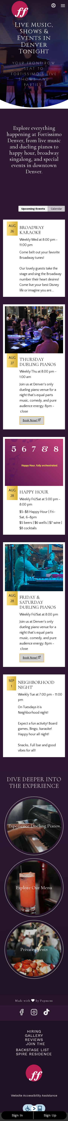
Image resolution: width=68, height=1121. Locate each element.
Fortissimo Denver (34, 1072)
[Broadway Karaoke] (34, 260)
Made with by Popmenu (28, 1000)
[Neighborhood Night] (34, 718)
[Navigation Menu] (63, 5)
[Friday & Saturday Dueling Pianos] (34, 597)
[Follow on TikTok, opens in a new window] (46, 1013)
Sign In (17, 1115)
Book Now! (30, 420)
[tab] (33, 209)
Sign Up (50, 1115)
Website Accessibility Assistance (34, 1095)
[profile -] (53, 5)
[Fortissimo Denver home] (20, 9)
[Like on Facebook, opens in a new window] (21, 1013)
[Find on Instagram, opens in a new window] (34, 1013)
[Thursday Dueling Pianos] (34, 359)
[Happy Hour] (34, 487)
